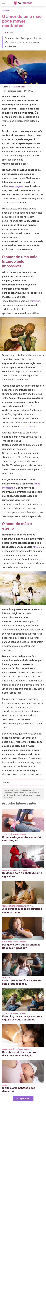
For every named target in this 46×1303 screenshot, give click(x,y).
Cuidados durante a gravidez (15, 870)
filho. (35, 547)
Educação (6, 10)
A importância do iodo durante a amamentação (22, 910)
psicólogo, (35, 301)
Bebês (4, 1085)
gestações (17, 186)
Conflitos (7, 978)
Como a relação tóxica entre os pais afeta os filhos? (21, 982)
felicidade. (31, 426)
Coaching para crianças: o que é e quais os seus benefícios (22, 1018)
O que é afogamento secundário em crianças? (22, 839)
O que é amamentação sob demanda (18, 1089)
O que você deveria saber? (14, 834)
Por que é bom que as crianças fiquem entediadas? (21, 946)
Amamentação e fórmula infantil (17, 906)
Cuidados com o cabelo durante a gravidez (22, 874)
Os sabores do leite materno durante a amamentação (19, 1054)
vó (6, 727)
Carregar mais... (23, 1098)
